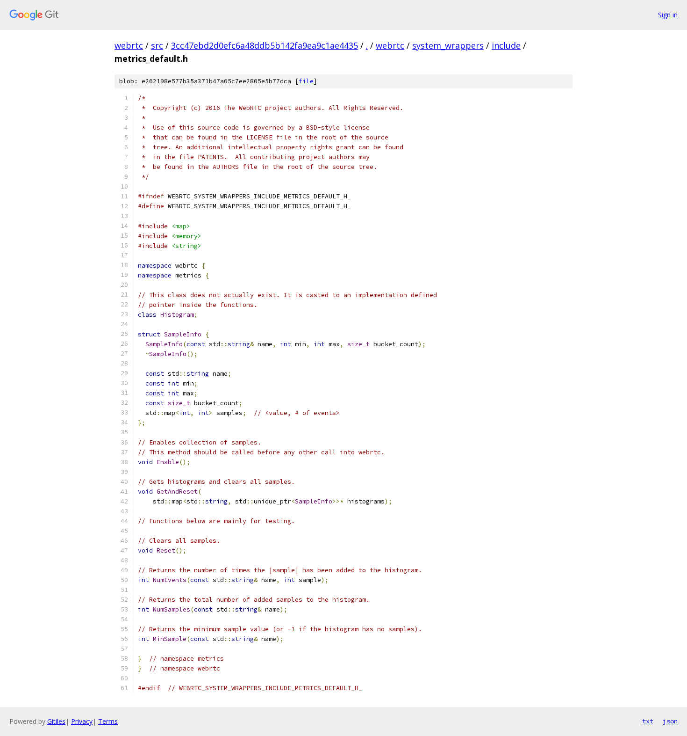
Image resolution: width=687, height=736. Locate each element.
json (670, 721)
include (506, 45)
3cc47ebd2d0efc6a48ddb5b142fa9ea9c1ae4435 (264, 45)
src (157, 45)
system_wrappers (448, 45)
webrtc (128, 45)
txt (647, 721)
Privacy (82, 721)
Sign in (668, 14)
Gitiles (56, 721)
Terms (108, 721)
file (306, 81)
